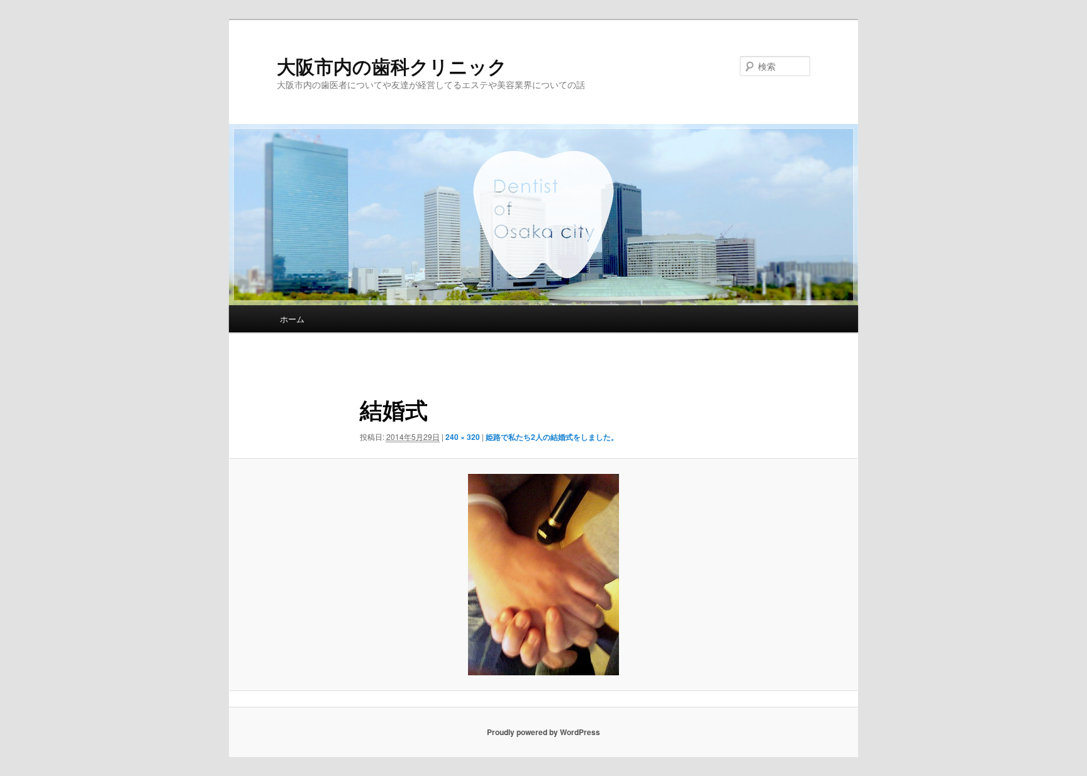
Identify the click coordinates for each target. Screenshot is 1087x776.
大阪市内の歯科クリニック (392, 65)
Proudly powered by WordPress (543, 732)
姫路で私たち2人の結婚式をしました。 (552, 436)
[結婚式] (543, 574)
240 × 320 (462, 436)
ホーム (292, 319)
